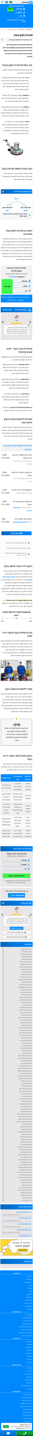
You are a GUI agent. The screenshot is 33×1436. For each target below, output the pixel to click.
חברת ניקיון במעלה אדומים (24, 1122)
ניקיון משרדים (28, 1315)
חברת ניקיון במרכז (26, 952)
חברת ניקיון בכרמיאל (26, 1020)
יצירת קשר (29, 1294)
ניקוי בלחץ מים (28, 1380)
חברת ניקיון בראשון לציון (25, 980)
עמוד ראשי (29, 1276)
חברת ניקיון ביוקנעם (26, 1193)
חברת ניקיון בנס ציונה (26, 1030)
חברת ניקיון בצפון (27, 972)
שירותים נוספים (28, 1282)
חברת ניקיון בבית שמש (25, 997)
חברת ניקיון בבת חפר (26, 1195)
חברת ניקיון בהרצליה (26, 977)
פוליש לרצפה (29, 1341)
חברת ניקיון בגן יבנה (26, 1109)
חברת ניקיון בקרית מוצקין (25, 1071)
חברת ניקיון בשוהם (26, 1139)
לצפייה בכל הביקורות (7, 309)
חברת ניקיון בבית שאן (26, 1104)
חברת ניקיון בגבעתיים (26, 1007)
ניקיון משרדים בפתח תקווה (25, 1327)
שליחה (10, 9)
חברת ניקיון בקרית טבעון (25, 1167)
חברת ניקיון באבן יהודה (25, 1099)
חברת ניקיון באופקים (26, 1127)
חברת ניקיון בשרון (27, 1045)
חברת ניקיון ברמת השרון (25, 1018)
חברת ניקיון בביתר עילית (25, 1177)
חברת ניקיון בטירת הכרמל (24, 1147)
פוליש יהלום (29, 1356)
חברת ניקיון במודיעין (26, 1023)
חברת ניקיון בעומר (27, 1185)
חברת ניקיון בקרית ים (26, 1144)
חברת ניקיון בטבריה (26, 1063)
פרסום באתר (29, 1297)
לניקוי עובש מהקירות (20, 522)
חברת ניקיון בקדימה (26, 1162)
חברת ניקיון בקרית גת (26, 1040)
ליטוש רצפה (29, 1350)
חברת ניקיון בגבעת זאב (25, 1175)
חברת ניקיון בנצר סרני (26, 1137)
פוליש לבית (29, 1371)
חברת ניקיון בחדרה (26, 974)
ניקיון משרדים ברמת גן (26, 1336)
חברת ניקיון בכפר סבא (25, 985)
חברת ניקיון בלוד (27, 1051)
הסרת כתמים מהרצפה (26, 1386)
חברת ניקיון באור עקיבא (25, 1119)
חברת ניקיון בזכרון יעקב (25, 1078)
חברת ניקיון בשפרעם (26, 1152)
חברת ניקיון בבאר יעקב (25, 1091)
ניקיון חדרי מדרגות (27, 1321)
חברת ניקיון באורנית (26, 1129)
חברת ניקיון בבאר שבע (25, 967)
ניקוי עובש (29, 1389)
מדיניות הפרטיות (22, 882)
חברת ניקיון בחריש (27, 1096)
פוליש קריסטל (28, 1347)
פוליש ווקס (29, 1344)
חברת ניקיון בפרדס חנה (25, 1028)
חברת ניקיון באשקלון (26, 964)
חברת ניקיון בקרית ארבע (25, 1155)
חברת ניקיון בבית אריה (25, 1150)
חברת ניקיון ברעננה (26, 949)
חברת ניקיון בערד (27, 1124)
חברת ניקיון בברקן (27, 1200)
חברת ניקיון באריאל (26, 1015)
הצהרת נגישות (28, 1306)
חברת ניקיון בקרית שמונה (25, 1058)
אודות (30, 1291)
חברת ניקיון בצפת (27, 1134)
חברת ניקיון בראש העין (25, 1000)
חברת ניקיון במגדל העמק (25, 1068)
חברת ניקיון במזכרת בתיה (24, 1190)
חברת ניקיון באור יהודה (25, 1033)
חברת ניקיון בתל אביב (26, 954)
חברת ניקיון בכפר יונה (26, 1035)
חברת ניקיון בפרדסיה (26, 1180)
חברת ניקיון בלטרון (26, 1182)
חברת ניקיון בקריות (26, 995)
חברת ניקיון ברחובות (26, 992)
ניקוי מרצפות (29, 1353)
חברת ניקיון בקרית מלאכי (25, 1056)
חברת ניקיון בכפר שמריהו (25, 1132)
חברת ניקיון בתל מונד (26, 1048)
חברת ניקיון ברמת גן (26, 990)
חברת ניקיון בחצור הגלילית (24, 1172)
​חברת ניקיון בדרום (27, 1038)
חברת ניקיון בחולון (27, 982)
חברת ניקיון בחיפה (27, 957)
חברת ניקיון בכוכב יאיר (25, 1188)
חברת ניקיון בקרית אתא (25, 1117)
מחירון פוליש (29, 1279)
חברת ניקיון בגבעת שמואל (24, 1076)
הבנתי (6, 1426)
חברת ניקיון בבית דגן (26, 1157)
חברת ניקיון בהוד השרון (25, 1010)
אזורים (30, 1285)
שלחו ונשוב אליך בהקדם (16, 876)
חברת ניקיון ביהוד (27, 1005)
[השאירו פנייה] (6, 2)
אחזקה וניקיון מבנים (27, 1318)
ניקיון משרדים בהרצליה (26, 1330)
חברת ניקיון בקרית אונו (25, 1066)
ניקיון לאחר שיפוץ (28, 1374)
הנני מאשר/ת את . (16, 20)
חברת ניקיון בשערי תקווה (25, 1160)
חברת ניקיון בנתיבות (26, 1073)
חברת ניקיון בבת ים (26, 1002)
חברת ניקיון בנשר (27, 1101)
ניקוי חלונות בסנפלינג (27, 1324)
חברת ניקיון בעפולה (26, 1025)
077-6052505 (13, 277)
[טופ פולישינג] (27, 2)
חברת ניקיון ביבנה (27, 1053)
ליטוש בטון (29, 1362)
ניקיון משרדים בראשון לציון (25, 1333)
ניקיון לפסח (29, 1377)
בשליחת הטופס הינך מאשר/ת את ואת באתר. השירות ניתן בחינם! (16, 881)
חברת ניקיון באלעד (26, 1106)
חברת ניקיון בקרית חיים (25, 1089)
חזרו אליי (7, 286)
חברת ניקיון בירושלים (26, 962)
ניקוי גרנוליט (29, 1383)
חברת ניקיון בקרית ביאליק (24, 1114)
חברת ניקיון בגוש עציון (26, 1170)
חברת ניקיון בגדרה (26, 1084)
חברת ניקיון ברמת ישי (26, 1142)
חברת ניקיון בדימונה (26, 1111)
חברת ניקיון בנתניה (26, 959)
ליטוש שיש (29, 1359)
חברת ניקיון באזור (27, 1198)
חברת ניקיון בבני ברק (26, 1013)
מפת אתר (29, 1309)
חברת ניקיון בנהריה (26, 1043)
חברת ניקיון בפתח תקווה (25, 987)
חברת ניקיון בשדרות (26, 1094)
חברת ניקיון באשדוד (26, 969)
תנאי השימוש (14, 19)
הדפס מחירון (15, 533)
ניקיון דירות (29, 1368)
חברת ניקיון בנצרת (26, 1086)
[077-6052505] (10, 2)
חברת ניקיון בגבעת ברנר (25, 1165)
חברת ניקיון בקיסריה (26, 1081)
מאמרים (30, 1288)
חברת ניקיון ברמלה (26, 1061)
